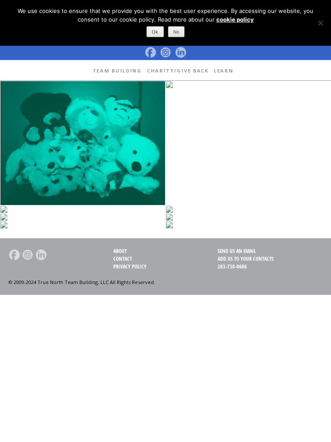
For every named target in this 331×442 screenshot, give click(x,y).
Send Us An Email (237, 251)
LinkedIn (180, 52)
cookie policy (235, 19)
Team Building (117, 70)
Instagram (165, 52)
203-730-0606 (232, 266)
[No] (320, 23)
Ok (155, 32)
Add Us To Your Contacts (246, 258)
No (176, 32)
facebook (150, 52)
